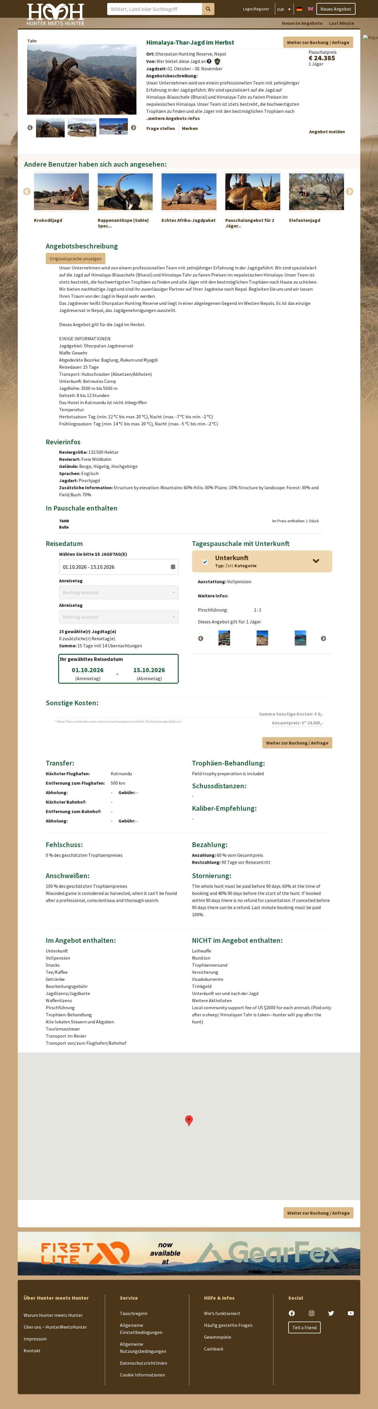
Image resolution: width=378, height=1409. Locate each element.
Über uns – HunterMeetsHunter (55, 1327)
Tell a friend (304, 1327)
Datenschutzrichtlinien (143, 1363)
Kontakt (32, 1350)
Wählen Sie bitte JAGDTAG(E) (93, 554)
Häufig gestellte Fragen (228, 1325)
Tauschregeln (133, 1313)
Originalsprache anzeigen (76, 258)
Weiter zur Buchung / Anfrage (318, 42)
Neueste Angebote (302, 23)
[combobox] (119, 592)
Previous (30, 128)
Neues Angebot (335, 9)
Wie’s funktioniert (222, 1313)
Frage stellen (160, 128)
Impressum (35, 1339)
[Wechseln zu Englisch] (310, 8)
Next (133, 128)
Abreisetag (71, 605)
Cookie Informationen (142, 1375)
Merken (190, 128)
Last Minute (341, 23)
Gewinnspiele (217, 1337)
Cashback (213, 1349)
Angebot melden (327, 131)
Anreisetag (71, 581)
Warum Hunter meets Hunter (53, 1315)
